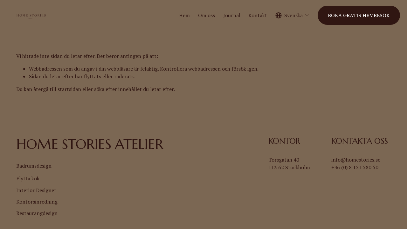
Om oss (206, 15)
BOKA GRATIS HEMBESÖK (359, 15)
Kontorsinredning (37, 201)
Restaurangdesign (37, 213)
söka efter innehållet (118, 89)
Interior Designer (36, 190)
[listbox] (292, 15)
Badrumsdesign (34, 165)
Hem (184, 15)
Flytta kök (27, 178)
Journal (231, 15)
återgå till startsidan (57, 89)
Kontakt (257, 15)
